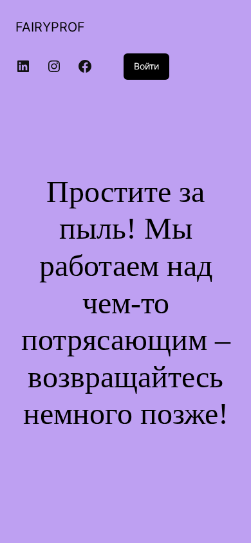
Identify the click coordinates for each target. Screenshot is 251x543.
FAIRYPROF (50, 27)
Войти (146, 65)
